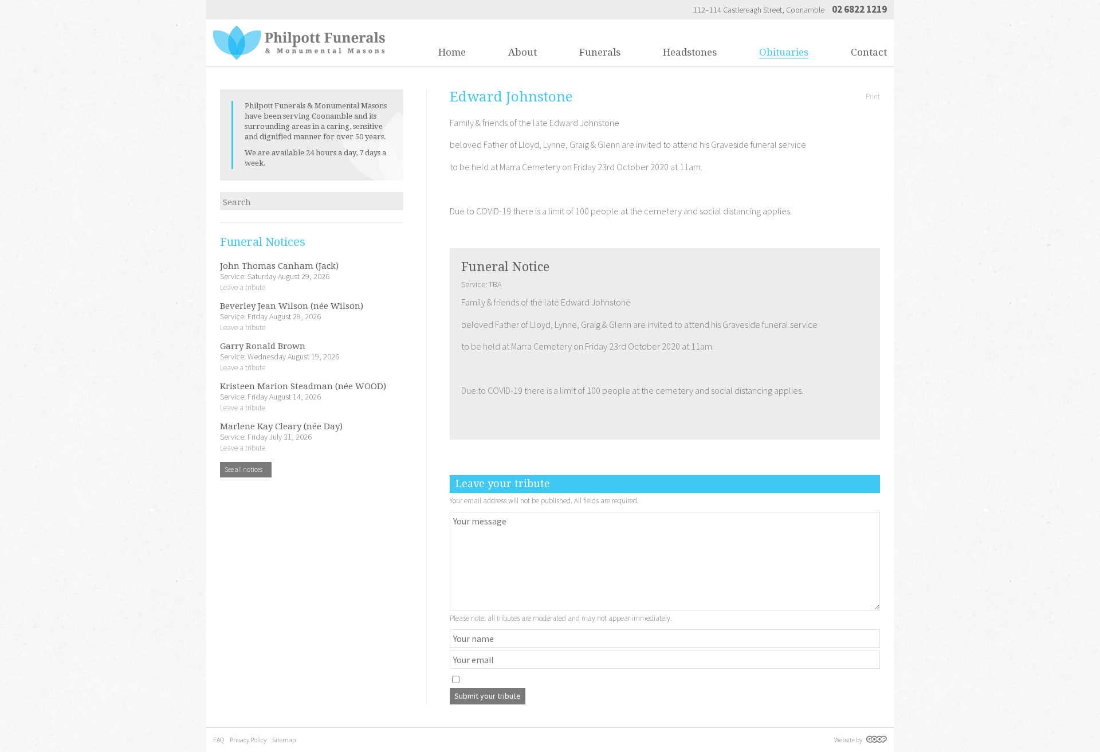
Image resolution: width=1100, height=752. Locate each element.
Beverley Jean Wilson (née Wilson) (291, 306)
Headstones (690, 52)
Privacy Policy (248, 739)
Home (452, 52)
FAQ (218, 739)
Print (873, 96)
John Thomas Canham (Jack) (279, 266)
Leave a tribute (242, 287)
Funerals (599, 52)
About (522, 52)
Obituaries (783, 52)
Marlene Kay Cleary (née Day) (281, 427)
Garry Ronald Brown (262, 346)
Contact (869, 52)
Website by (848, 739)
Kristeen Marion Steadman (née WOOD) (303, 386)
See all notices (244, 469)
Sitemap (284, 739)
